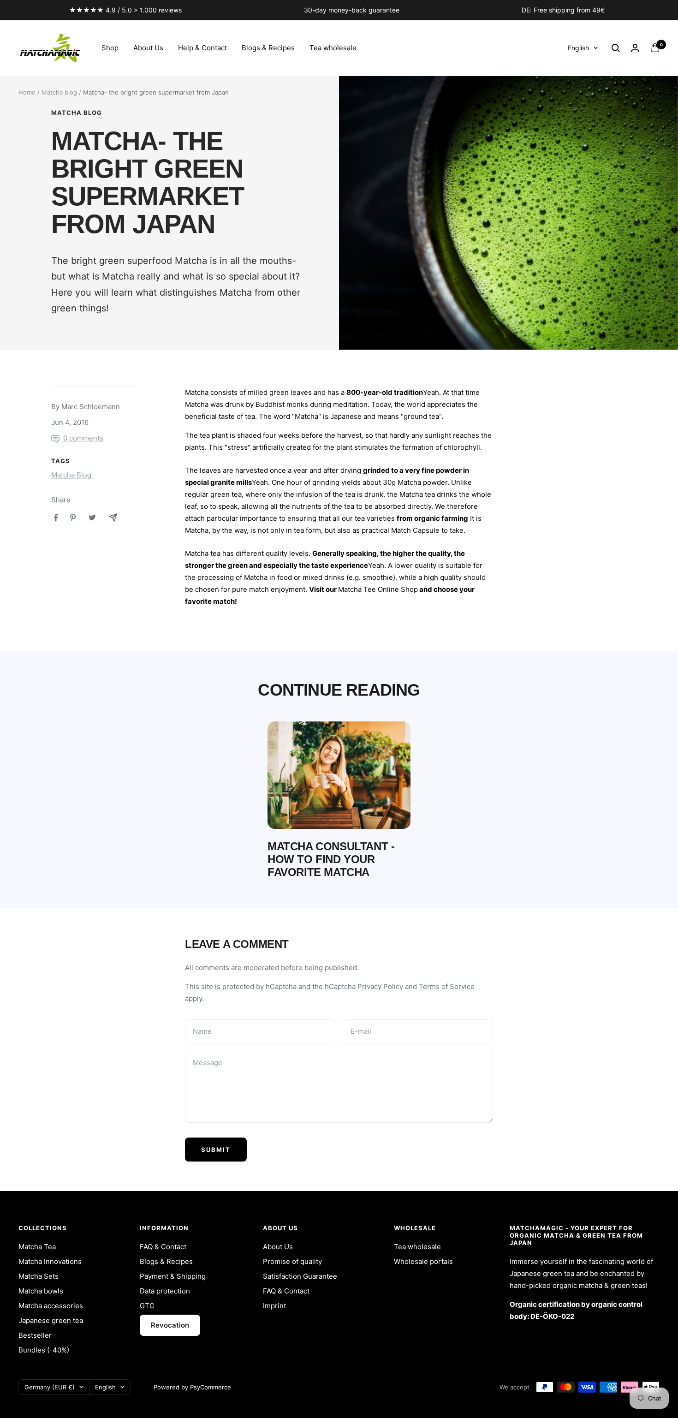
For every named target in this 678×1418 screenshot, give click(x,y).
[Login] (635, 48)
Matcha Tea (37, 1246)
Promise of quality (292, 1261)
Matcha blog (59, 92)
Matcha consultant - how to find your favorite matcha (331, 859)
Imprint (274, 1305)
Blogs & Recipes (268, 47)
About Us (148, 47)
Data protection (165, 1291)
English (578, 48)
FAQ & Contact (163, 1246)
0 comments (83, 438)
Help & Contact (202, 47)
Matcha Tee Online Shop (378, 589)
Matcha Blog (76, 112)
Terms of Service (447, 986)
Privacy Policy (380, 986)
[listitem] (56, 518)
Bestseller (35, 1335)
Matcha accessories (50, 1305)
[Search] (616, 48)
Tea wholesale (333, 47)
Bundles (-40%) (43, 1350)
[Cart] (655, 47)
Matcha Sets (38, 1276)
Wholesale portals (423, 1261)
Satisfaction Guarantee (300, 1276)
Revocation (170, 1325)
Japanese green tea (50, 1320)
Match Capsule (415, 530)
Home (27, 92)
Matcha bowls (40, 1291)
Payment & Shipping (173, 1276)
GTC (147, 1305)
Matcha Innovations (50, 1261)
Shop (110, 47)
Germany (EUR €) (49, 1387)
